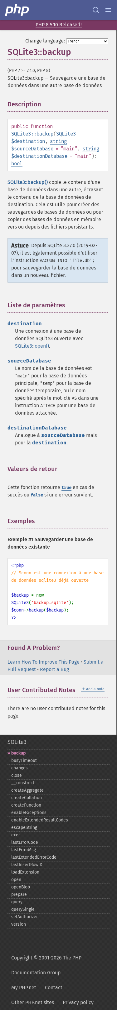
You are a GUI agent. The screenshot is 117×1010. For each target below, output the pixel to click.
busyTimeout (24, 760)
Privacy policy (78, 1002)
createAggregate (27, 790)
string (58, 141)
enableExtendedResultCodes (39, 820)
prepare (19, 894)
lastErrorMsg (23, 849)
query (16, 902)
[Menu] (108, 10)
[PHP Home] (17, 10)
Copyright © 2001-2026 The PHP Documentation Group (46, 965)
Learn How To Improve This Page (43, 662)
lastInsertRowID (26, 864)
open (16, 879)
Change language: (45, 41)
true (66, 487)
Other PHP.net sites (32, 1002)
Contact (53, 987)
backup (18, 753)
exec (16, 835)
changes (19, 768)
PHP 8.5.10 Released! (59, 25)
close (16, 775)
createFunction (26, 805)
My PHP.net (23, 987)
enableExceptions (28, 812)
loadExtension (25, 872)
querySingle (23, 909)
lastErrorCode (24, 842)
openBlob (20, 887)
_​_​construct (22, 782)
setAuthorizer (24, 916)
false (37, 495)
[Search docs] (96, 10)
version (18, 924)
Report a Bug (54, 669)
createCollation (26, 797)
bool (16, 164)
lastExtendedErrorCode (33, 857)
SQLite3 (66, 134)
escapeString (24, 827)
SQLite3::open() (32, 346)
